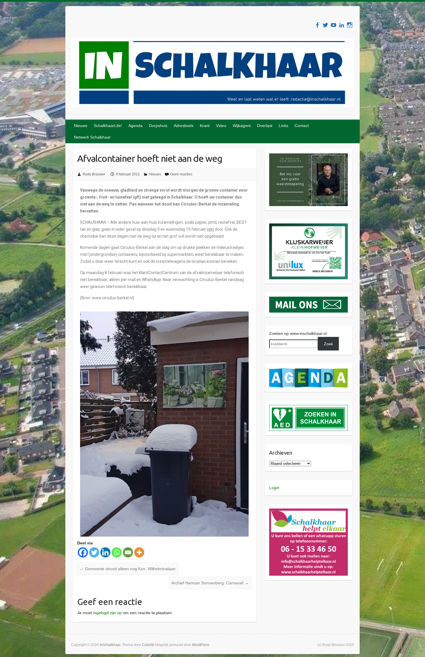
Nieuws (80, 125)
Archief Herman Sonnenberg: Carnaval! (210, 583)
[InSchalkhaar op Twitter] (325, 25)
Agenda (135, 125)
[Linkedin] (105, 552)
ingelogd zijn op (107, 612)
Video (221, 125)
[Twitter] (94, 552)
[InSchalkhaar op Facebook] (317, 25)
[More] (139, 552)
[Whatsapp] (117, 552)
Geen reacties (181, 174)
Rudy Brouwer (94, 174)
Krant (205, 125)
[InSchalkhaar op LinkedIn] (341, 25)
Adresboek (183, 125)
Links (283, 125)
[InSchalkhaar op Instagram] (350, 25)
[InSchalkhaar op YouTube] (333, 25)
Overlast (264, 125)
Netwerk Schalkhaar (92, 137)
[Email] (128, 552)
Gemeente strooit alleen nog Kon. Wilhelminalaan (127, 568)
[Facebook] (83, 552)
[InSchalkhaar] (212, 73)
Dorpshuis (158, 125)
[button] (308, 179)
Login (274, 487)
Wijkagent (242, 125)
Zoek (328, 344)
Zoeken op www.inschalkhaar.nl (298, 333)
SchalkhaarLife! (108, 125)
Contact (302, 125)
